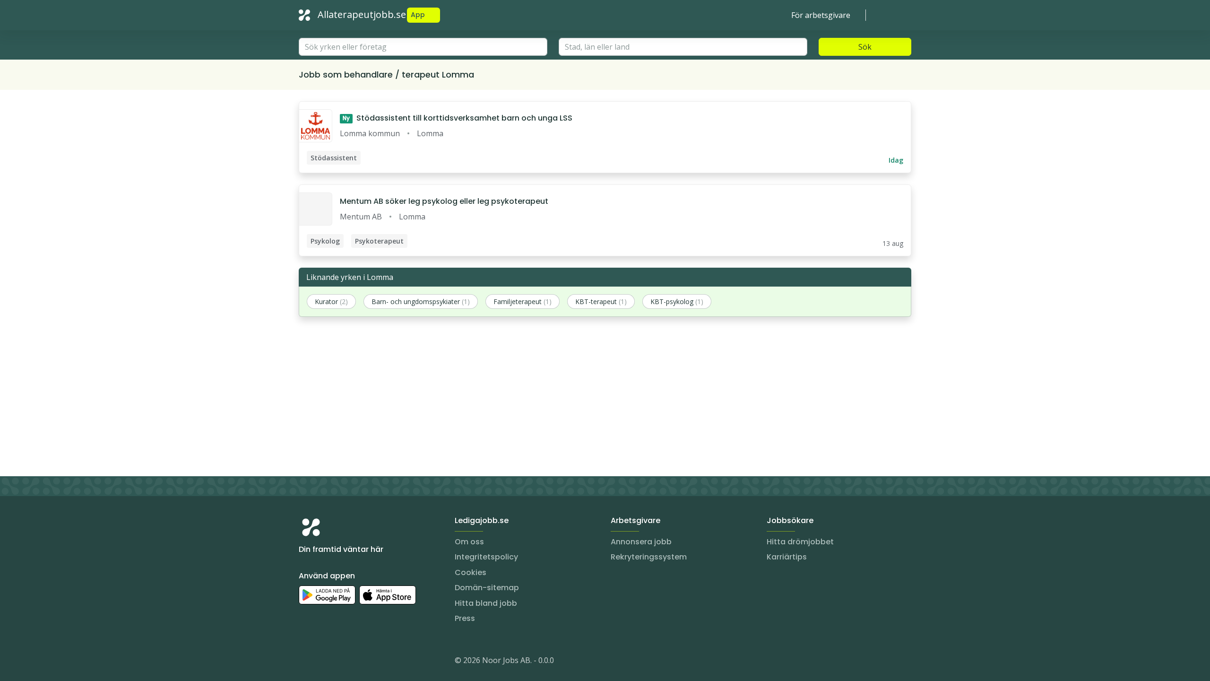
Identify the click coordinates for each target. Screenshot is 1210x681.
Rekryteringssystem (649, 556)
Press (465, 618)
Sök (865, 47)
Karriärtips (787, 556)
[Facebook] (344, 662)
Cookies (470, 572)
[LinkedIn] (325, 662)
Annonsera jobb (641, 541)
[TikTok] (363, 662)
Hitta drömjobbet (800, 541)
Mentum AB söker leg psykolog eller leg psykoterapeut (444, 201)
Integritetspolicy (486, 556)
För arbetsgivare (820, 15)
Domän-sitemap (487, 587)
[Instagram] (306, 662)
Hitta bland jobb (486, 603)
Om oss (469, 541)
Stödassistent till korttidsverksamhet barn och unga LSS (457, 118)
